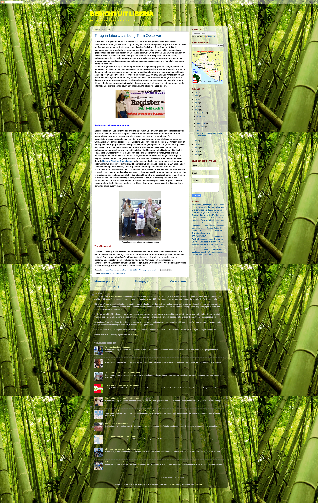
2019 (197, 103)
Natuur (216, 228)
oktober (200, 120)
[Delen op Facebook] (168, 270)
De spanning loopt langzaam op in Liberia (122, 373)
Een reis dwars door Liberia (116, 423)
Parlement (199, 236)
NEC (222, 228)
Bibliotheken (203, 207)
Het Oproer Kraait (112, 360)
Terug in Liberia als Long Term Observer (128, 35)
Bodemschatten (216, 207)
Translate (211, 37)
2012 (197, 155)
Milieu (203, 228)
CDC (222, 210)
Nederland (197, 230)
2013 (197, 151)
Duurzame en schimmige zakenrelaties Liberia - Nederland (129, 411)
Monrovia (210, 228)
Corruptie (213, 212)
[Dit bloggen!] (163, 270)
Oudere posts (178, 281)
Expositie (220, 218)
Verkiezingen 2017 (119, 273)
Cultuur (195, 215)
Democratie (106, 273)
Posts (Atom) (113, 287)
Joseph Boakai (208, 225)
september (201, 123)
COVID (221, 212)
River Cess (219, 244)
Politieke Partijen (206, 239)
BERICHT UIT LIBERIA (122, 13)
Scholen (195, 247)
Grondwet (220, 223)
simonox (171, 484)
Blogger (199, 484)
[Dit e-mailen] (161, 270)
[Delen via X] (166, 270)
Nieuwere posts (103, 281)
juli (198, 130)
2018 (197, 106)
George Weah (207, 220)
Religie (210, 244)
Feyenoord (196, 220)
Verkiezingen (218, 249)
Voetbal (195, 255)
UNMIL (194, 249)
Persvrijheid (219, 236)
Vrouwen (207, 255)
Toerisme (210, 247)
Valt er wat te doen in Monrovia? (118, 462)
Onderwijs (219, 230)
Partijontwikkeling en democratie (119, 347)
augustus (201, 127)
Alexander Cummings (201, 205)
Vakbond (205, 249)
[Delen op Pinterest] (170, 270)
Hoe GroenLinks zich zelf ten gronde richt (122, 385)
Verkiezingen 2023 (217, 252)
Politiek (195, 239)
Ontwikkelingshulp (201, 233)
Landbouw (220, 225)
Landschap (196, 228)
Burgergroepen (199, 210)
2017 (197, 110)
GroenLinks (206, 223)
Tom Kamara (219, 247)
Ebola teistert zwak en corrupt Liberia (120, 436)
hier (134, 335)
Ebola (215, 215)
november (201, 116)
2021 (197, 96)
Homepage (141, 281)
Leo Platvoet (116, 296)
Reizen (203, 244)
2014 (197, 148)
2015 (197, 144)
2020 (197, 99)
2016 (197, 141)
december (201, 113)
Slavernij (202, 247)
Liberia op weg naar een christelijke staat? (123, 449)
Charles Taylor (199, 212)
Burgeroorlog (213, 210)
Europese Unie (207, 218)
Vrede (201, 255)
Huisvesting (197, 225)
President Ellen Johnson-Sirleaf (208, 240)
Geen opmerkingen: (148, 270)
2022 (197, 92)
